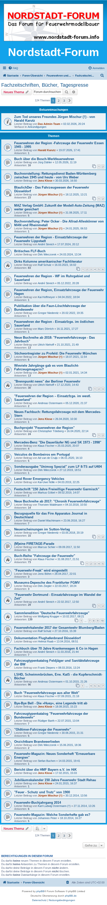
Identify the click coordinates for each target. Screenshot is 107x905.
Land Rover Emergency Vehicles (39, 479)
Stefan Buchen (46, 760)
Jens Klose (45, 180)
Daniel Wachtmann (49, 520)
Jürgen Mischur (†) (50, 194)
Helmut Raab (46, 641)
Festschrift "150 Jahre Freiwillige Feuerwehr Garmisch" (56, 489)
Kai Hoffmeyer (46, 297)
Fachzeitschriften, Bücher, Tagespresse (44, 85)
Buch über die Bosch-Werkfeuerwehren (44, 159)
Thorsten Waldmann (50, 504)
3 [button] (64, 100)
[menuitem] (13, 68)
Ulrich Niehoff (46, 344)
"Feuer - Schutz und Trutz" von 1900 (42, 792)
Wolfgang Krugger (48, 616)
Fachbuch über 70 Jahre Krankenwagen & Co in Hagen (56, 648)
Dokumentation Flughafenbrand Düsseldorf (47, 638)
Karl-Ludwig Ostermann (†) (54, 805)
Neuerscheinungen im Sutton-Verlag (42, 529)
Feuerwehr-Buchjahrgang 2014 (37, 802)
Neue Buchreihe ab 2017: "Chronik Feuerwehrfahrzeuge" (57, 501)
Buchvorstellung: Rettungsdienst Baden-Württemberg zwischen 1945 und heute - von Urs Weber (55, 175)
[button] (69, 101)
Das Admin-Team (49, 123)
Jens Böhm (45, 573)
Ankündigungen (37, 126)
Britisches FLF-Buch (30, 251)
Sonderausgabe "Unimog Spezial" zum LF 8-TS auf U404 (58, 466)
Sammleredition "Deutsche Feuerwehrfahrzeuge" (51, 613)
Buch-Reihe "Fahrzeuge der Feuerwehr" (44, 556)
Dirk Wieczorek (47, 254)
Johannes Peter (47, 818)
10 (102, 620)
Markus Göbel (46, 492)
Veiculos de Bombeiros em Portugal (42, 454)
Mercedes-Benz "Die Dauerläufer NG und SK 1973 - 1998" (57, 442)
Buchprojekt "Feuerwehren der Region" (44, 428)
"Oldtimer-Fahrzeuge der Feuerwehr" (42, 729)
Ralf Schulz (45, 264)
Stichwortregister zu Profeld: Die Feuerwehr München (55, 353)
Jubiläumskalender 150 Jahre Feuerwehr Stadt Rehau (55, 780)
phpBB (40, 891)
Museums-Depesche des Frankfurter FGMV (47, 582)
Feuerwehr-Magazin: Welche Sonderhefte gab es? (52, 815)
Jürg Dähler (45, 162)
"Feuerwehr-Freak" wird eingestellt (40, 570)
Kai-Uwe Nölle (46, 482)
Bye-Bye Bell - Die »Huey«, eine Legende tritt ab (50, 703)
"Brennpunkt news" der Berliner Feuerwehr (47, 381)
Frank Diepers (46, 667)
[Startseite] (53, 22)
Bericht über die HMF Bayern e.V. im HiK (45, 769)
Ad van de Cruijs (48, 457)
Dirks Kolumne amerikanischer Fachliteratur (48, 261)
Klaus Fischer (46, 445)
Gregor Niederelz (48, 312)
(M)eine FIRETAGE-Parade (34, 544)
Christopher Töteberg (51, 431)
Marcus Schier (46, 547)
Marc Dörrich (46, 328)
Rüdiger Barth (46, 720)
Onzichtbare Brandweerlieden (37, 741)
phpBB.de (71, 895)
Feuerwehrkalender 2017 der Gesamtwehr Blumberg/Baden (59, 628)
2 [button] (58, 100)
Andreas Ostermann (50, 403)
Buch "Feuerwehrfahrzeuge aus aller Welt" (46, 693)
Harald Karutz (47, 150)
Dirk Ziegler (45, 585)
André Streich (46, 244)
